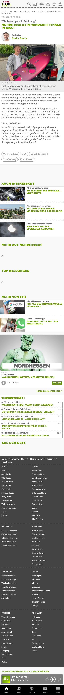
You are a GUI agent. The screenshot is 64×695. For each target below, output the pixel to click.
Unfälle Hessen (38, 538)
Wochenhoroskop (8, 583)
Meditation (6, 628)
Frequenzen (37, 628)
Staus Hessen (37, 531)
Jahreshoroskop (8, 591)
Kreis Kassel (26, 159)
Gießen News (38, 497)
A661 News (37, 549)
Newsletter (37, 621)
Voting (35, 606)
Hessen (49, 459)
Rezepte (4, 625)
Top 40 (4, 512)
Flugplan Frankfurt (39, 561)
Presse (35, 640)
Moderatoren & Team (41, 591)
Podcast (32, 692)
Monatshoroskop (8, 587)
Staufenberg (9, 159)
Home (6, 692)
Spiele (4, 647)
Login (34, 651)
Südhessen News (8, 546)
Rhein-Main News (9, 542)
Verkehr (37, 527)
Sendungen (36, 576)
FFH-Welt (37, 613)
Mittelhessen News (9, 538)
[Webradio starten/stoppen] (53, 679)
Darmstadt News (39, 489)
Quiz (3, 658)
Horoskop (7, 572)
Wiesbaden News (39, 478)
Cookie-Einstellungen (39, 671)
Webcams (36, 587)
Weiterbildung (38, 647)
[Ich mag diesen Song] (47, 679)
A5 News (36, 546)
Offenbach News (39, 493)
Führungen (36, 636)
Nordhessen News (9, 531)
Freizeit (5, 613)
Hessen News (38, 471)
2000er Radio (7, 482)
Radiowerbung (38, 643)
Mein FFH (60, 3)
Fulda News (37, 501)
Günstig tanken (38, 553)
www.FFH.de (19, 459)
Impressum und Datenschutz (14, 671)
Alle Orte (36, 516)
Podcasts (36, 595)
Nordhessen (19, 12)
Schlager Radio (7, 493)
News (35, 467)
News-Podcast (38, 598)
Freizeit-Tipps (7, 636)
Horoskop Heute (8, 576)
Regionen (6, 527)
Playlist (35, 3)
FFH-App (36, 617)
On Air (35, 572)
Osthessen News (8, 534)
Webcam (54, 3)
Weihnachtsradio (8, 504)
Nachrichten (6, 12)
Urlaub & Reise (38, 154)
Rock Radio (6, 486)
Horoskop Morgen (9, 580)
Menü (58, 692)
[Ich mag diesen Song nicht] (58, 679)
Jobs (34, 632)
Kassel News (37, 486)
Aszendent (6, 598)
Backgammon (7, 655)
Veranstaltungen (8, 617)
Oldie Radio (6, 489)
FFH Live (5, 471)
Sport (27, 12)
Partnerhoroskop (8, 595)
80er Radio (6, 474)
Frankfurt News (38, 474)
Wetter (48, 3)
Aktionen (36, 580)
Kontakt (35, 625)
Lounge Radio (7, 501)
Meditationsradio (8, 508)
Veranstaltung (10, 154)
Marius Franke (19, 38)
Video (45, 692)
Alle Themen (37, 519)
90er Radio (6, 478)
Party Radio (6, 497)
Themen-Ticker (12, 398)
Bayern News (37, 504)
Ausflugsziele (7, 632)
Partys (4, 662)
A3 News (36, 542)
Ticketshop (6, 640)
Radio (4, 467)
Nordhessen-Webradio (48, 391)
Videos (35, 583)
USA (24, 154)
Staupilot (41, 3)
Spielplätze (6, 621)
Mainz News (37, 482)
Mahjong (5, 651)
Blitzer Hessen (38, 534)
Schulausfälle (37, 564)
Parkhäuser (37, 557)
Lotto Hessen (7, 643)
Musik (19, 692)
